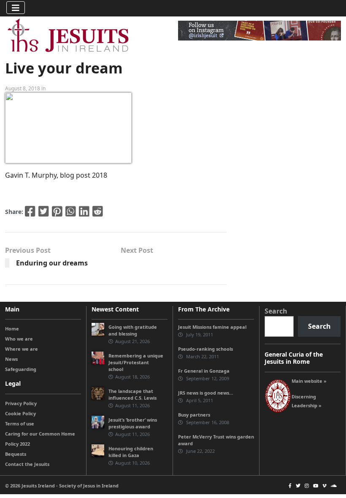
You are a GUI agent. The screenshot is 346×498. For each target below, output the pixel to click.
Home (12, 328)
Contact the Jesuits (27, 464)
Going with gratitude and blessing (132, 330)
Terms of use (19, 423)
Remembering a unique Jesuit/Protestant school (135, 362)
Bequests (15, 454)
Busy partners (194, 414)
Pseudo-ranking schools (205, 349)
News (11, 359)
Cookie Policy (20, 413)
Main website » (309, 381)
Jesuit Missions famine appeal (212, 327)
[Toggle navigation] (15, 7)
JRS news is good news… (205, 393)
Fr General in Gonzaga (204, 371)
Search (276, 311)
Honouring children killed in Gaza (130, 451)
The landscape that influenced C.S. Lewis (132, 394)
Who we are (19, 339)
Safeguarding (20, 369)
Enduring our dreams (52, 263)
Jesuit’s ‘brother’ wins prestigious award (132, 423)
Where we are (21, 349)
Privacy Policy (21, 403)
